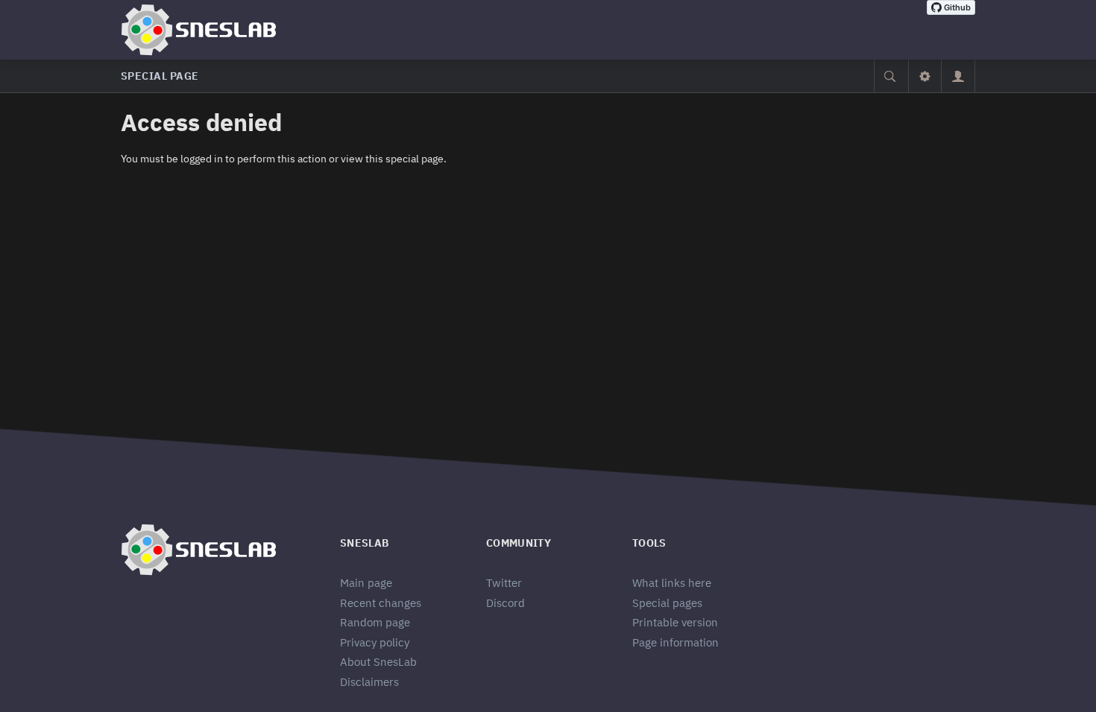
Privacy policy (374, 642)
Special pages (667, 603)
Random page (375, 622)
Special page (160, 76)
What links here (671, 583)
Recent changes (380, 603)
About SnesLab (378, 662)
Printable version (675, 622)
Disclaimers (369, 682)
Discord (505, 603)
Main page (366, 583)
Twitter (504, 583)
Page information (675, 642)
